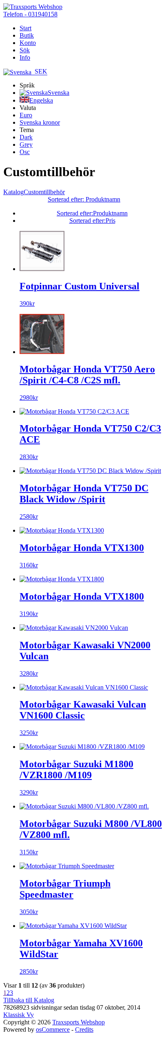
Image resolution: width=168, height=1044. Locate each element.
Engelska (41, 100)
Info (25, 57)
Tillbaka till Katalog (28, 1000)
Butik (27, 35)
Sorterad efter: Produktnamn (84, 199)
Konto (28, 42)
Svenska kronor (40, 122)
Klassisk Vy (18, 1014)
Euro (26, 115)
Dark (26, 137)
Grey (26, 144)
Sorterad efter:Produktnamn (92, 213)
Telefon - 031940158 (30, 14)
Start (25, 28)
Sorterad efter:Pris (92, 220)
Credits (84, 1029)
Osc (25, 151)
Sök (25, 50)
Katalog (13, 191)
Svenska (58, 92)
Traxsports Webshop (78, 1022)
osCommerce (53, 1029)
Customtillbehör (44, 191)
